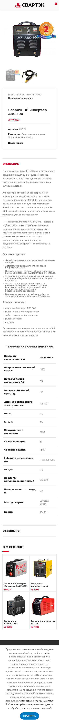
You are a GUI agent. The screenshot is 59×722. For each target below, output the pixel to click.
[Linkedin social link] (37, 143)
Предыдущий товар (9, 103)
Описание (10, 163)
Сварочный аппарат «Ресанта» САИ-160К (15, 584)
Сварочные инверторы (20, 98)
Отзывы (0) (11, 530)
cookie (46, 653)
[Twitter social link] (30, 143)
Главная (12, 94)
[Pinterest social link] (34, 143)
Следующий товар (16, 103)
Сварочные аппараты (29, 94)
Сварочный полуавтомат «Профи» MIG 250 (13, 623)
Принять (29, 715)
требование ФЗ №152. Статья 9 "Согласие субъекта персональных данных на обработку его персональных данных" (29, 704)
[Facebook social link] (26, 143)
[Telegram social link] (41, 143)
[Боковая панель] (4, 221)
